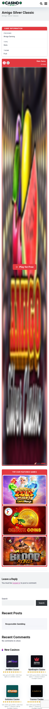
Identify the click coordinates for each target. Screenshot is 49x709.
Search (4, 599)
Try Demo (24, 490)
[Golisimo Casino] (12, 696)
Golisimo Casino (12, 699)
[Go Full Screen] (8, 62)
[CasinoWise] (12, 3)
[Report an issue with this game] (4, 62)
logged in (16, 583)
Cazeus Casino (37, 699)
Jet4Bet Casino (12, 669)
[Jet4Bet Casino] (12, 666)
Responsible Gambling (15, 624)
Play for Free (26, 267)
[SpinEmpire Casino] (37, 666)
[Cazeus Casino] (37, 696)
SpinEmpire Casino (36, 669)
